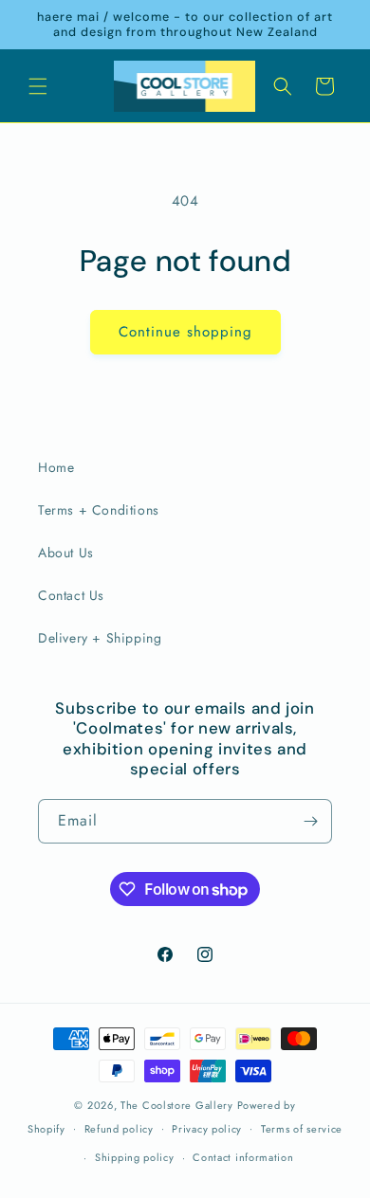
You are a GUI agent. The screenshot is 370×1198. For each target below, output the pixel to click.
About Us (66, 552)
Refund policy (119, 1128)
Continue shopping (185, 331)
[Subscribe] (310, 821)
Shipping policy (135, 1157)
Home (56, 467)
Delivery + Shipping (99, 637)
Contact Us (71, 595)
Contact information (243, 1157)
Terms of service (301, 1128)
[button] (38, 86)
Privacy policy (207, 1128)
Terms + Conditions (98, 509)
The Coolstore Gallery (176, 1105)
